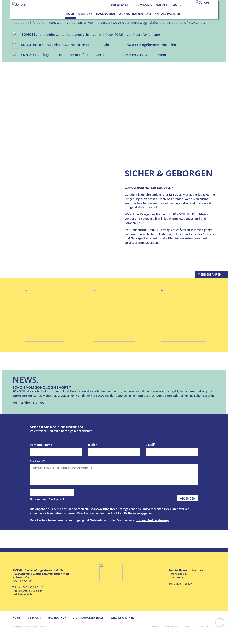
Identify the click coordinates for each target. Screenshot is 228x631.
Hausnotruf (106, 14)
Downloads (144, 4)
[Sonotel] (19, 4)
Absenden (188, 498)
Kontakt (161, 4)
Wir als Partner (167, 14)
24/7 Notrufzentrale (135, 14)
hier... (41, 403)
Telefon (92, 445)
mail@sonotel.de (22, 594)
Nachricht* (37, 461)
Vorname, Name (41, 445)
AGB (187, 626)
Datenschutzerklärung (152, 520)
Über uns (85, 14)
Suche (177, 4)
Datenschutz (204, 626)
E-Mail (150, 445)
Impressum (171, 626)
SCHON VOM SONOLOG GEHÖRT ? (41, 387)
